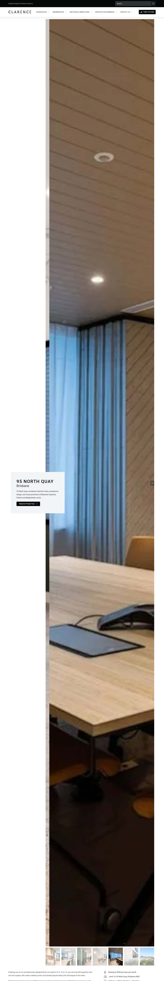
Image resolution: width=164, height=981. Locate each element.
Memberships (58, 12)
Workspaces (41, 12)
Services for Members (104, 12)
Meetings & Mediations (79, 12)
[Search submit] (153, 3)
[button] (152, 483)
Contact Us (125, 12)
